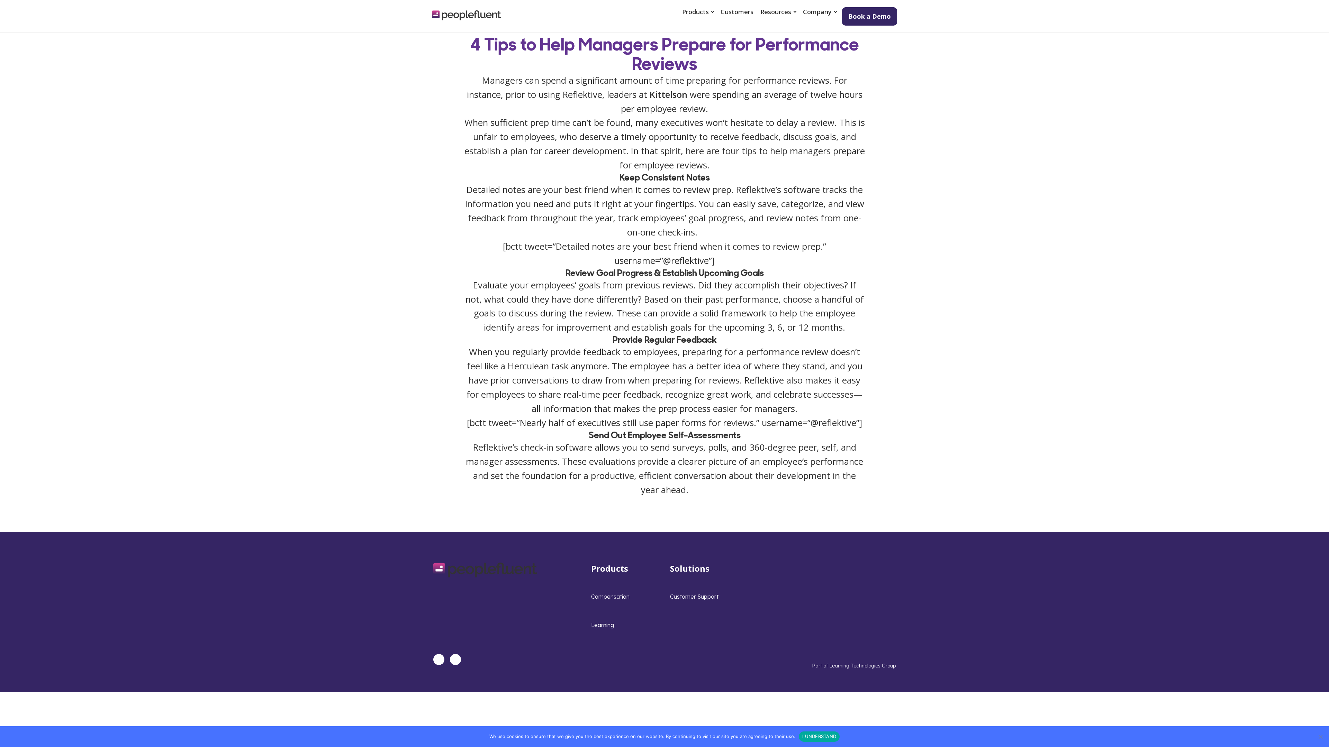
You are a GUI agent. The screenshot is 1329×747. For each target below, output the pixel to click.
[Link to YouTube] (455, 659)
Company (817, 12)
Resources (775, 12)
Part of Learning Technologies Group (854, 666)
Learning (602, 624)
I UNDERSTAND (819, 736)
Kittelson (668, 95)
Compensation (610, 596)
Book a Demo (869, 16)
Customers (737, 12)
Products (695, 12)
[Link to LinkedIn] (438, 659)
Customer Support (694, 596)
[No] (1320, 736)
